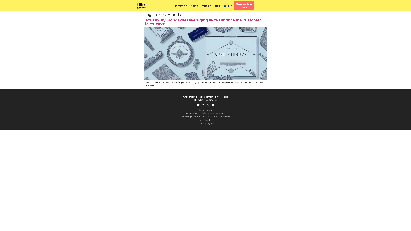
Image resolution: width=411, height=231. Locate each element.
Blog (217, 5)
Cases (194, 5)
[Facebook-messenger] (198, 105)
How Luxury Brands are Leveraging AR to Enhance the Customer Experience (202, 22)
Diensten (180, 5)
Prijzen (205, 5)
